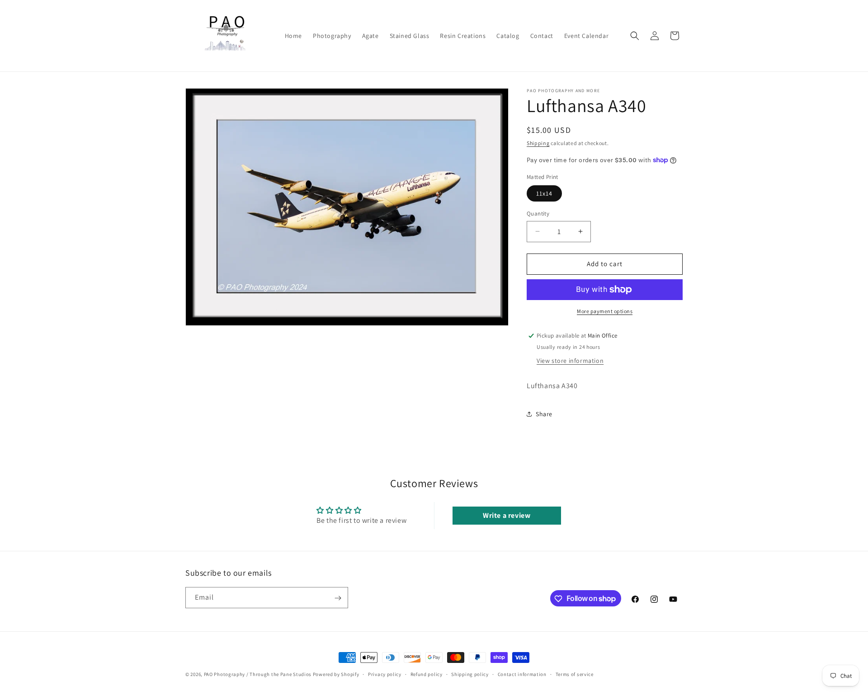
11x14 (544, 193)
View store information (570, 361)
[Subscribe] (338, 598)
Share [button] (544, 414)
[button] (635, 36)
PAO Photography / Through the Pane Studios (257, 674)
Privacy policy (384, 674)
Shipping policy (470, 674)
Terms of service (575, 674)
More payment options (604, 311)
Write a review (506, 515)
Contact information (522, 674)
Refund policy (426, 674)
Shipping (538, 143)
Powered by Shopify (336, 674)
